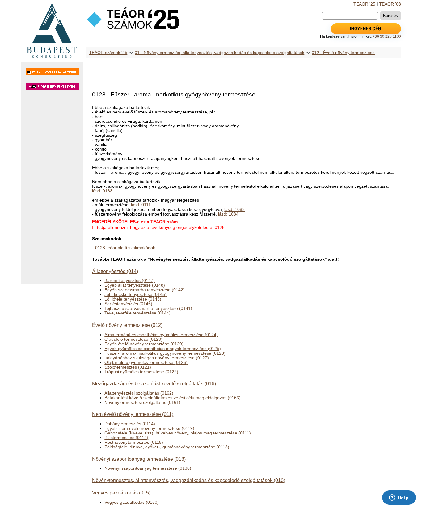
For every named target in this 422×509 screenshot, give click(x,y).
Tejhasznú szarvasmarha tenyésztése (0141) (148, 308)
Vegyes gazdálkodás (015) (121, 492)
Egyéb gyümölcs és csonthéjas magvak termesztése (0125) (162, 348)
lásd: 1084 (228, 214)
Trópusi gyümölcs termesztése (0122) (141, 372)
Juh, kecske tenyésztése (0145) (135, 294)
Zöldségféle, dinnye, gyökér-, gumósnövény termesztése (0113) (166, 447)
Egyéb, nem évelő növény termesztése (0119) (149, 428)
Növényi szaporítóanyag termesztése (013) (139, 459)
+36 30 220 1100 (387, 36)
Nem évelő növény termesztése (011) (132, 414)
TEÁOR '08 (390, 4)
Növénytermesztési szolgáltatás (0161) (142, 402)
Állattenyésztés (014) (115, 271)
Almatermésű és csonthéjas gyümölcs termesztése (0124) (161, 334)
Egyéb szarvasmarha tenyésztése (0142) (144, 290)
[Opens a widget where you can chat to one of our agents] (399, 498)
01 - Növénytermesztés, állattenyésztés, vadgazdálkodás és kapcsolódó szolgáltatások (219, 52)
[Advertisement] (52, 190)
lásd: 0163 (102, 191)
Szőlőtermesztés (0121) (127, 367)
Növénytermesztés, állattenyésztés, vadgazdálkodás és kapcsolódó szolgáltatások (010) (188, 480)
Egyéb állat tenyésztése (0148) (134, 285)
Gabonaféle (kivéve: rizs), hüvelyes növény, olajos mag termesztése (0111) (177, 433)
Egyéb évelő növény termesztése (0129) (144, 344)
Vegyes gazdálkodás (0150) (131, 502)
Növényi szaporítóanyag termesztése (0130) (147, 468)
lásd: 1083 (234, 209)
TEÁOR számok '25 (108, 52)
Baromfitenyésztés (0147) (129, 280)
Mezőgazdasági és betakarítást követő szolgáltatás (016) (154, 383)
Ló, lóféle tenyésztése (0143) (132, 299)
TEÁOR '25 (364, 4)
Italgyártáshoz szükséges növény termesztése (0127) (156, 358)
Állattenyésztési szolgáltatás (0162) (138, 393)
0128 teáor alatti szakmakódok (125, 248)
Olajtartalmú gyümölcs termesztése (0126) (146, 362)
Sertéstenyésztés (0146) (128, 304)
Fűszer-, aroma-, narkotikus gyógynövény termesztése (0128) (165, 353)
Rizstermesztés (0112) (126, 437)
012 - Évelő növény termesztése (343, 52)
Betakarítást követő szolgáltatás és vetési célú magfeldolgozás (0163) (172, 398)
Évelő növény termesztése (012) (127, 325)
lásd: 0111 (141, 205)
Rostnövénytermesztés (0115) (133, 442)
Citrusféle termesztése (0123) (133, 339)
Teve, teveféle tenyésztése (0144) (137, 313)
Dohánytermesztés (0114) (129, 423)
